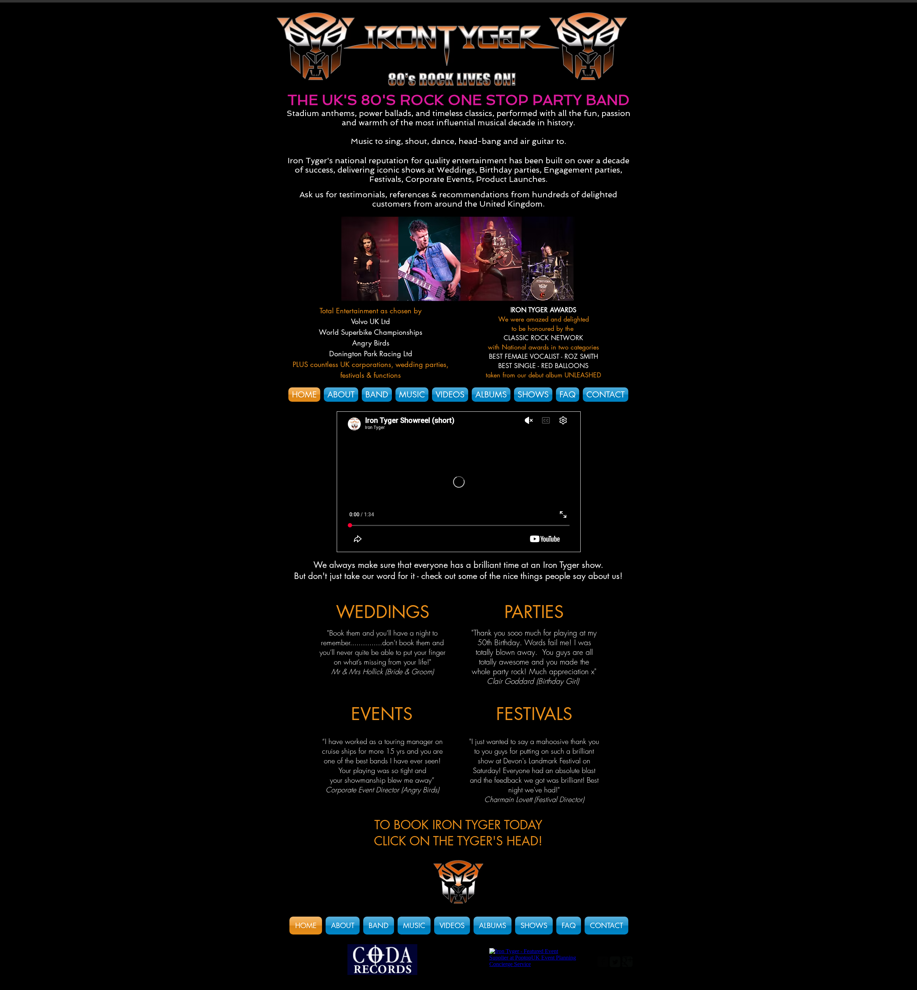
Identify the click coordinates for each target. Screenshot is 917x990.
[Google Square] (627, 961)
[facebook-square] (602, 961)
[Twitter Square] (615, 961)
